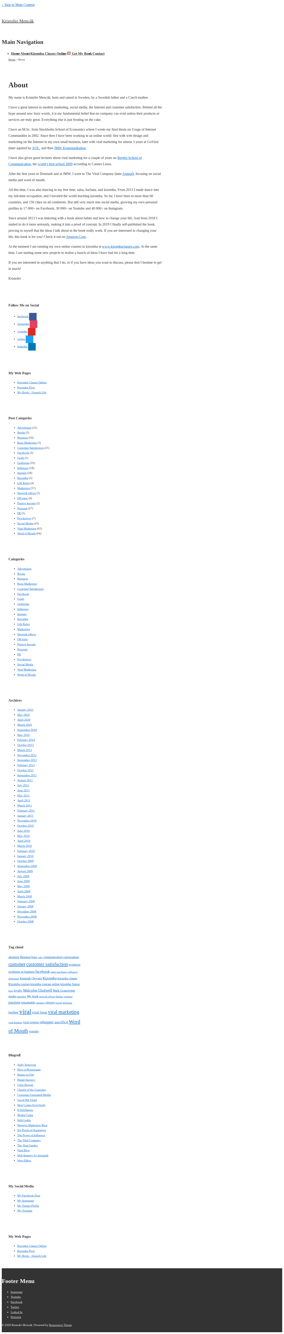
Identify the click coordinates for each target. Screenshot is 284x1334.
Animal (127, 174)
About (25, 53)
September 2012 (27, 760)
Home (15, 53)
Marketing (23, 488)
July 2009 (23, 876)
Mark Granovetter (64, 990)
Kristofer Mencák (18, 20)
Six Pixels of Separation (31, 1130)
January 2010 (25, 856)
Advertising (24, 427)
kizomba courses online (45, 984)
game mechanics (59, 972)
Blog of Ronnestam (29, 1069)
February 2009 (26, 901)
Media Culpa (25, 1115)
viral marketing (63, 1012)
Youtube (16, 1297)
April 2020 (23, 719)
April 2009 (23, 891)
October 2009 (25, 861)
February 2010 (26, 851)
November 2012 (27, 755)
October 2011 (25, 770)
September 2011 (27, 775)
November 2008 (27, 916)
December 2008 (26, 911)
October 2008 (25, 921)
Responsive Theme (60, 1325)
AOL (35, 148)
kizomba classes (67, 978)
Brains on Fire (25, 1074)
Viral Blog (23, 1150)
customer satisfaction (47, 964)
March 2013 (24, 750)
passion (14, 1002)
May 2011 (23, 795)
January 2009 (25, 906)
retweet (50, 1002)
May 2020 (23, 714)
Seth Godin (24, 1120)
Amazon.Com (76, 237)
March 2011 (24, 805)
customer (17, 964)
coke (40, 957)
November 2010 (27, 820)
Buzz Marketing (27, 442)
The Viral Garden (27, 1145)
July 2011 (23, 785)
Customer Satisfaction (30, 447)
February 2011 (26, 810)
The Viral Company (29, 1140)
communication (53, 957)
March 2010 (24, 845)
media (12, 996)
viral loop (39, 1012)
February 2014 (26, 740)
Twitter (15, 1307)
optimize (68, 996)
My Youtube (24, 1210)
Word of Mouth (26, 533)
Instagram (16, 1292)
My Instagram (25, 1200)
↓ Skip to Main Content (18, 5)
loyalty (18, 990)
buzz (34, 957)
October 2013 (25, 745)
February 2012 (26, 765)
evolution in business (21, 971)
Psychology (24, 518)
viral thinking (15, 1022)
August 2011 (25, 780)
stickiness (67, 1003)
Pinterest (16, 1317)
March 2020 (24, 724)
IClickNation (25, 1110)
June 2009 (23, 881)
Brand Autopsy (26, 1079)
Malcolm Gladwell (37, 990)
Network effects (26, 493)
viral (25, 1011)
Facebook (23, 452)
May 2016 (23, 735)
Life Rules (23, 483)
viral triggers (31, 1022)
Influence (23, 468)
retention (40, 1003)
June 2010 (23, 830)
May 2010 (23, 836)
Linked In (16, 1312)
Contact (99, 53)
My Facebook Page (28, 1195)
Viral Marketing (26, 528)
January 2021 (25, 709)
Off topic (22, 498)
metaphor (21, 996)
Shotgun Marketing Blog (32, 1125)
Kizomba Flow (26, 387)
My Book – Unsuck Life (31, 392)
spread (58, 1003)
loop (10, 991)
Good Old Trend (27, 1100)
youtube (34, 1031)
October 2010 (25, 825)
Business (22, 437)
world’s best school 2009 (55, 164)
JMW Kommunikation (70, 148)
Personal (22, 508)
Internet (22, 473)
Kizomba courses (19, 984)
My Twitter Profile (28, 1205)
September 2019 (27, 730)
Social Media (25, 523)
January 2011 (25, 815)
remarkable (28, 1002)
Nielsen (59, 996)
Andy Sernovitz (26, 1064)
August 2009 (25, 871)
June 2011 (23, 790)
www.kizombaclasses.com (120, 246)
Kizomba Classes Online (48, 53)
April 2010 (23, 840)
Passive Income (26, 503)
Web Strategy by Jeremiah (32, 1155)
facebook (42, 971)
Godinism (23, 463)
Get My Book (81, 53)
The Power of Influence (31, 1135)
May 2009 (23, 886)
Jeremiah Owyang (31, 978)
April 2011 (23, 800)
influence (73, 972)
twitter (13, 1012)
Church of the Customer (31, 1089)
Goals (20, 457)
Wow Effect (24, 1160)
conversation (71, 957)
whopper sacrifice (54, 1022)
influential (13, 978)
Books (21, 432)
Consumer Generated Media (34, 1095)
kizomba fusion (70, 984)
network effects (47, 996)
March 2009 (24, 896)
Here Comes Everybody (31, 1105)
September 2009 (27, 866)
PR (19, 513)
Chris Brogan (25, 1085)
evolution (74, 964)
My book (32, 996)
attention (13, 957)
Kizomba (22, 478)
